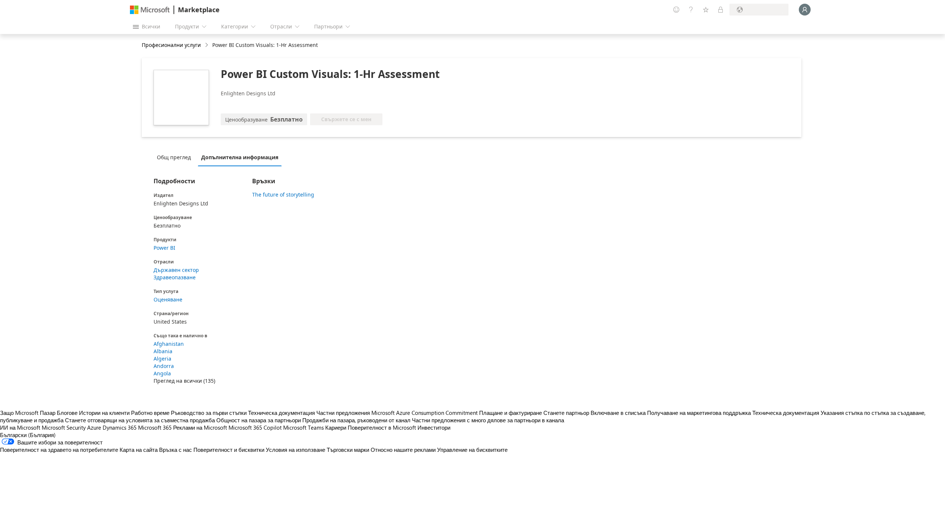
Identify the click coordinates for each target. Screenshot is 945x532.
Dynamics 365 (120, 427)
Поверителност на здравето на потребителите (59, 449)
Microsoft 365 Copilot (255, 427)
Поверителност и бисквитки (228, 449)
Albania (163, 351)
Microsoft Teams (303, 427)
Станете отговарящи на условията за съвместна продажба (140, 420)
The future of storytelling (283, 194)
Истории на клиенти (104, 412)
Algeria (162, 358)
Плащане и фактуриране (510, 412)
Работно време (150, 412)
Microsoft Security (64, 427)
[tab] (176, 157)
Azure (94, 427)
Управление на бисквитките (472, 449)
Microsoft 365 (155, 427)
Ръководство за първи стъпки (209, 412)
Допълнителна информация (239, 157)
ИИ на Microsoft (20, 427)
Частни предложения (343, 412)
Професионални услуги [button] (171, 44)
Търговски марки (348, 449)
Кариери (335, 427)
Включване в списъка (618, 412)
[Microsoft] (150, 10)
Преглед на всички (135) (184, 380)
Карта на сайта (139, 449)
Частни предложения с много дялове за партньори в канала (488, 420)
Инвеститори (433, 427)
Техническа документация (281, 412)
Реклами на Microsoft (200, 427)
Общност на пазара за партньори (258, 420)
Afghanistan (169, 343)
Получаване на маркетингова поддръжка (699, 412)
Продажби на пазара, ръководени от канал (356, 420)
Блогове (67, 412)
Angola (162, 373)
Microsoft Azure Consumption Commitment (425, 412)
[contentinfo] (207, 45)
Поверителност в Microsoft (382, 427)
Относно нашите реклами (403, 449)
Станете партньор (566, 412)
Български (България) (28, 435)
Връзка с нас (175, 449)
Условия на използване (295, 449)
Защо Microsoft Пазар (27, 412)
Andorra (164, 365)
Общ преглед (174, 157)
